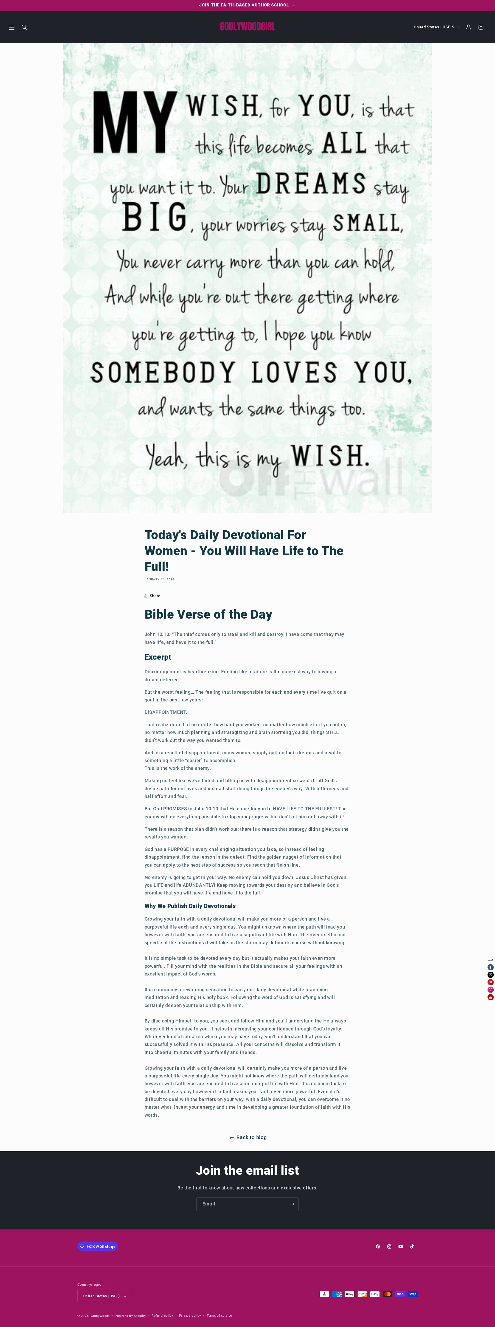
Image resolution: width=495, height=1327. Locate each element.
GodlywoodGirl (102, 1316)
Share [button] (155, 596)
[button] (12, 27)
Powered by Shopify (130, 1316)
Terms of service (219, 1315)
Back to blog (251, 1137)
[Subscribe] (292, 1204)
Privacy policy (190, 1315)
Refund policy (162, 1315)
